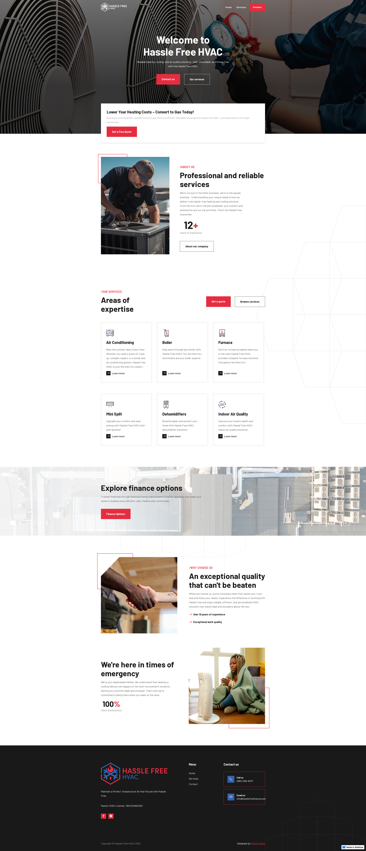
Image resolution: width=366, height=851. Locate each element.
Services (241, 7)
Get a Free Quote (122, 131)
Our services (197, 79)
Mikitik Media (258, 843)
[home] (116, 7)
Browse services (249, 301)
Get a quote (218, 301)
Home (228, 7)
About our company (196, 246)
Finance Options (115, 514)
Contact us (168, 79)
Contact (257, 7)
